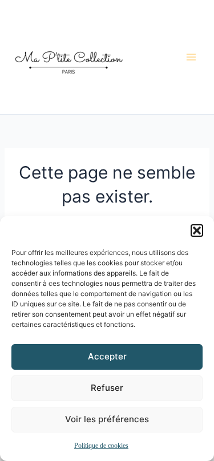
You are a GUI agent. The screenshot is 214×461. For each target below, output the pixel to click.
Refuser (107, 387)
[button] (197, 230)
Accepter (107, 356)
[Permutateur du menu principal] (191, 57)
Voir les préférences (107, 419)
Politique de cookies (101, 446)
